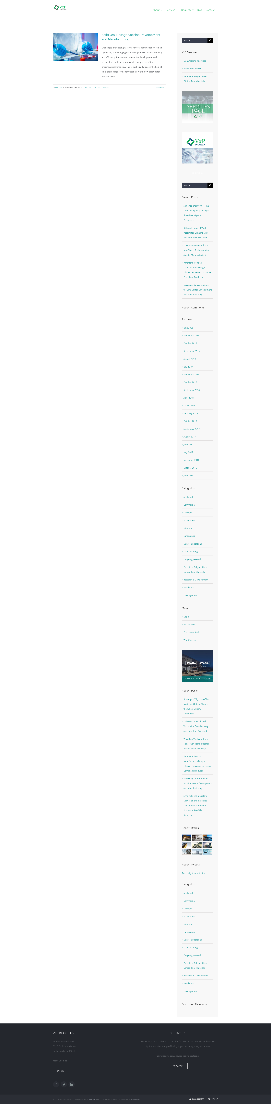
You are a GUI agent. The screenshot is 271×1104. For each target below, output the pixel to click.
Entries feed (189, 624)
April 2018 (188, 397)
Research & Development (195, 579)
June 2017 (188, 444)
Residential (188, 587)
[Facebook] (56, 1084)
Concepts (187, 512)
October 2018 (190, 382)
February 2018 (190, 413)
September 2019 (191, 351)
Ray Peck (58, 87)
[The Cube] (197, 852)
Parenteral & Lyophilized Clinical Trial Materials (195, 569)
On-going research (192, 559)
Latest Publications (192, 543)
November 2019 (191, 335)
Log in (186, 616)
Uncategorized (190, 595)
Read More (160, 87)
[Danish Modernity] (187, 845)
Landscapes (189, 535)
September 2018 (191, 390)
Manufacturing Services (194, 60)
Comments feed (191, 632)
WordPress (135, 1099)
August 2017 (189, 436)
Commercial (189, 504)
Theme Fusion (93, 1099)
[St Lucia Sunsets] (207, 837)
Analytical (188, 497)
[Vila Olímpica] (207, 852)
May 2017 (188, 452)
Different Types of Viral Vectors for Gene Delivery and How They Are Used (195, 233)
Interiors (187, 528)
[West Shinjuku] (197, 845)
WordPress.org (190, 640)
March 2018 (189, 405)
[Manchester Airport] (207, 845)
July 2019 (188, 366)
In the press (189, 520)
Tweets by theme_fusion (193, 873)
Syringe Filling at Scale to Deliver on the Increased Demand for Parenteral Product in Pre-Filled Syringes (195, 805)
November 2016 (191, 460)
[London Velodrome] (187, 852)
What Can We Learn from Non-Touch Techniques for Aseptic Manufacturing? (196, 250)
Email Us (214, 1099)
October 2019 (190, 343)
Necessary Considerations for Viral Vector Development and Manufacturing (197, 289)
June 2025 (188, 327)
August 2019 (189, 358)
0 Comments (104, 87)
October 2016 (190, 467)
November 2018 (191, 374)
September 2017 (191, 428)
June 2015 (188, 475)
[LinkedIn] (71, 1084)
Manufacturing (90, 87)
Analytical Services (192, 68)
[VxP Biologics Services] (197, 92)
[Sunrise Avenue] (187, 837)
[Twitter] (64, 1084)
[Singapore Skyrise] (197, 837)
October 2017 (190, 421)
